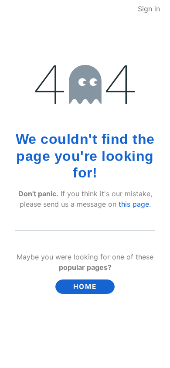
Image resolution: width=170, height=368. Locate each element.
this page (134, 204)
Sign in (149, 8)
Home (85, 287)
